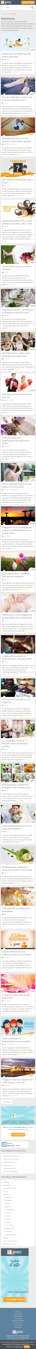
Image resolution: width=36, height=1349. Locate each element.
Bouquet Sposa (7, 1165)
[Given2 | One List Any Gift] (18, 1333)
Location (7, 1222)
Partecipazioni (13, 144)
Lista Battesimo (18, 1316)
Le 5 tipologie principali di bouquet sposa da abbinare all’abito (15, 743)
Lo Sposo (6, 661)
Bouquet (6, 749)
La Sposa (6, 103)
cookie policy (19, 1346)
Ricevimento (7, 185)
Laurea (5, 1191)
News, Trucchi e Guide (10, 1241)
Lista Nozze (18, 1312)
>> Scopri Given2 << (28, 2)
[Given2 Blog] (6, 2)
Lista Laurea (18, 1318)
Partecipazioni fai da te (10, 1162)
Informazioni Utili (8, 489)
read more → (15, 72)
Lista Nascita (18, 1314)
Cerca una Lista (18, 1323)
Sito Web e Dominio (18, 1320)
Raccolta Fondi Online (9, 1244)
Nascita (5, 1238)
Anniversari (8, 1197)
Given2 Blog (4, 13)
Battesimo (6, 1182)
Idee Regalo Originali (9, 1188)
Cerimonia (8, 1206)
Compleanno (7, 1185)
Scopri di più (18, 1134)
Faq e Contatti (18, 1325)
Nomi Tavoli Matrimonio (10, 1171)
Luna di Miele (7, 536)
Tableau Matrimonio (9, 1168)
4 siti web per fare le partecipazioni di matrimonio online (15, 441)
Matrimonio (6, 59)
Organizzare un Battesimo (11, 1159)
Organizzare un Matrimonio (11, 1156)
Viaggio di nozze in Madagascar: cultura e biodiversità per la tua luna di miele (17, 530)
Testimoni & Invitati (8, 400)
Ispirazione (6, 579)
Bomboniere (8, 1200)
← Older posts (6, 1102)
